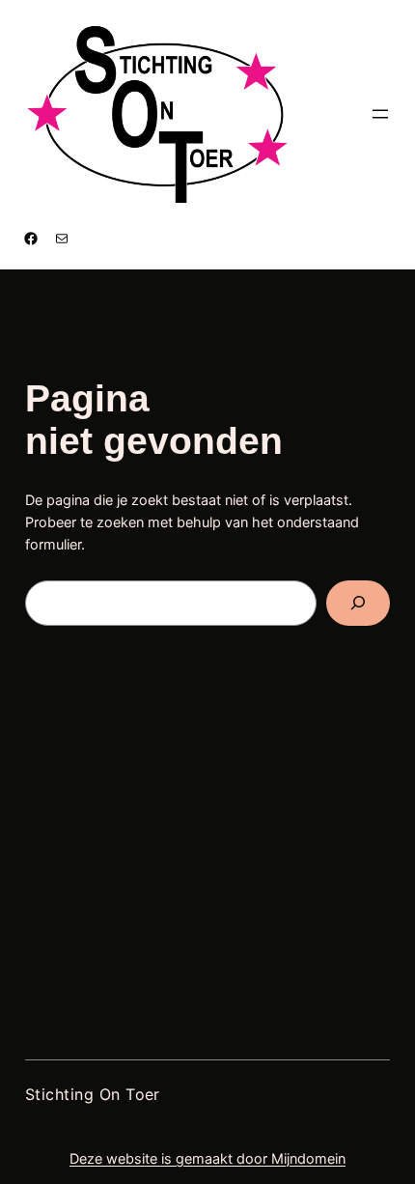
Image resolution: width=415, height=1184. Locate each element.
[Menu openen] (380, 114)
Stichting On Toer (92, 1094)
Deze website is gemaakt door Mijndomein (207, 1158)
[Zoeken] (358, 603)
